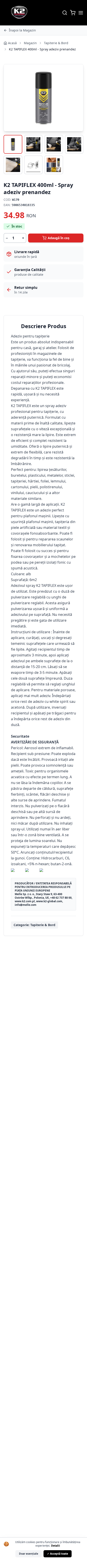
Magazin (30, 43)
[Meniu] (80, 12)
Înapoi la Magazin (22, 30)
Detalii (55, 1546)
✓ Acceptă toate (57, 1554)
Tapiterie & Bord (56, 43)
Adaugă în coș (58, 238)
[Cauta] (64, 12)
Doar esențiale (28, 1554)
